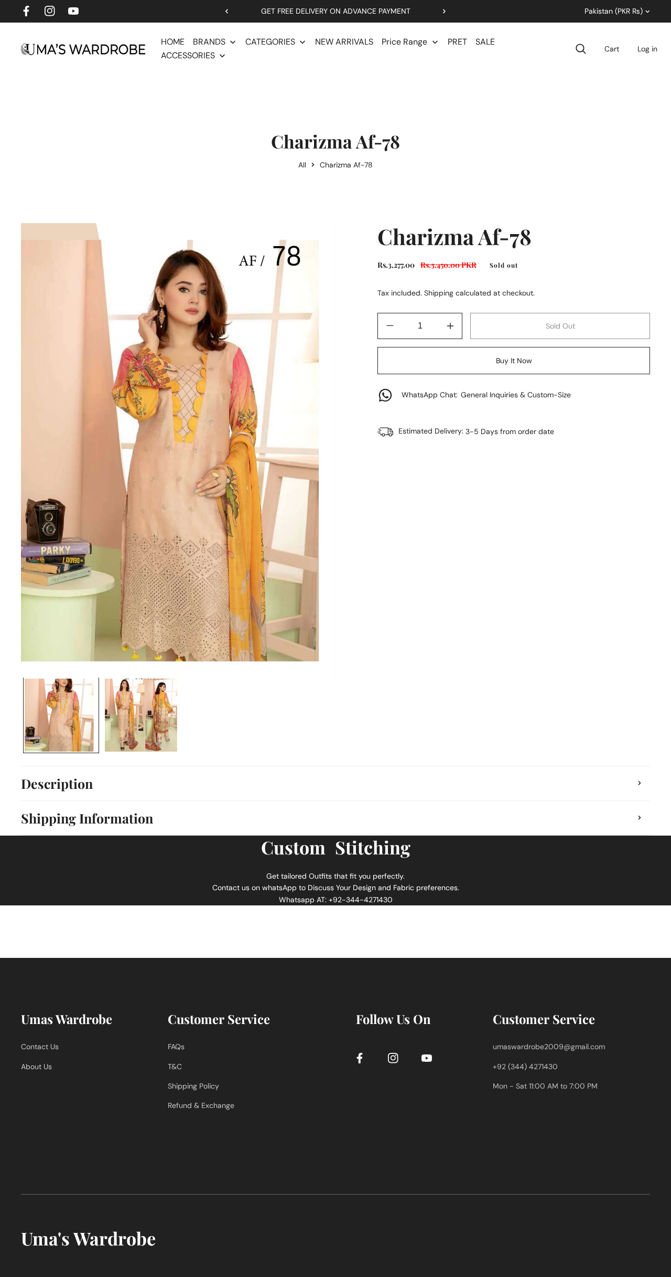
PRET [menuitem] (457, 41)
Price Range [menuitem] (404, 41)
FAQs (176, 1046)
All (302, 165)
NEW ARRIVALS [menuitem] (344, 41)
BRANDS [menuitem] (209, 41)
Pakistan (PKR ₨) (614, 11)
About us (36, 1066)
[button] (440, 11)
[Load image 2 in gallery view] (141, 715)
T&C (175, 1066)
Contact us (40, 1046)
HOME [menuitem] (173, 41)
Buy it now (514, 360)
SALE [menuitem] (485, 41)
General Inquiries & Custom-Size (486, 394)
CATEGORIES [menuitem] (270, 41)
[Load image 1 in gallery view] (61, 715)
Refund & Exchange (201, 1105)
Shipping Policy (193, 1086)
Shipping (438, 293)
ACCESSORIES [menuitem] (188, 55)
